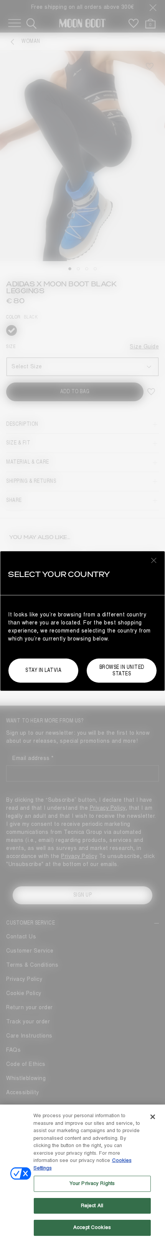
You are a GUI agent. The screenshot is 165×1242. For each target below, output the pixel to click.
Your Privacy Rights (92, 1183)
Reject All (92, 1206)
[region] (82, 1173)
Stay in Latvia (43, 670)
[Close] (152, 1116)
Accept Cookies (92, 1227)
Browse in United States (121, 670)
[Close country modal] (154, 560)
